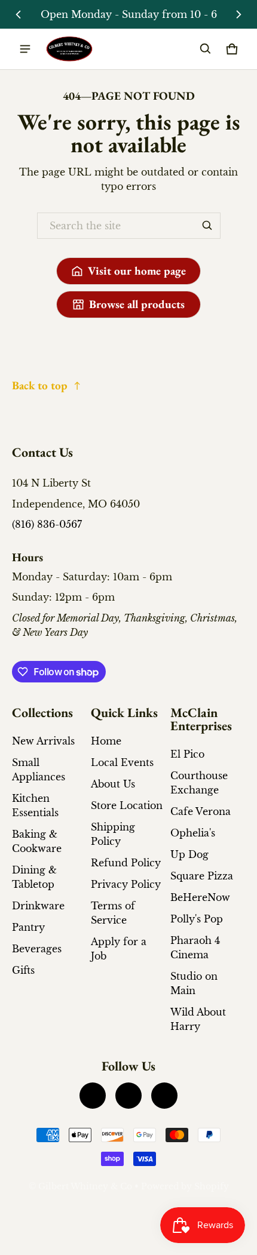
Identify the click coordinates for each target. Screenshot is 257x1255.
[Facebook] (92, 1095)
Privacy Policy (126, 884)
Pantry (28, 927)
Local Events (122, 762)
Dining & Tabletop (34, 877)
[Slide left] (18, 14)
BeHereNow (200, 897)
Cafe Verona (200, 811)
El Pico (187, 754)
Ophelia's (192, 833)
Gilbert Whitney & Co (85, 1187)
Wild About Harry (198, 1019)
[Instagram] (128, 1095)
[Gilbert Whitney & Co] (69, 49)
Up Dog (189, 854)
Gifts (23, 970)
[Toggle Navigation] (25, 49)
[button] (205, 49)
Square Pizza (201, 876)
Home (106, 741)
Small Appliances (38, 769)
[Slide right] (238, 14)
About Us (113, 784)
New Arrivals (43, 741)
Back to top (40, 385)
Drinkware (38, 906)
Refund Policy (126, 863)
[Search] (207, 226)
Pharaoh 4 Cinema (195, 947)
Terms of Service (113, 913)
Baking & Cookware (37, 841)
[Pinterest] (164, 1095)
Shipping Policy (113, 834)
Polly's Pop (196, 919)
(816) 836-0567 (47, 524)
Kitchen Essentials (35, 805)
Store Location (127, 805)
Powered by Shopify (185, 1187)
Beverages (37, 949)
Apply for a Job (118, 949)
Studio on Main (194, 983)
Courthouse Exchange (199, 783)
